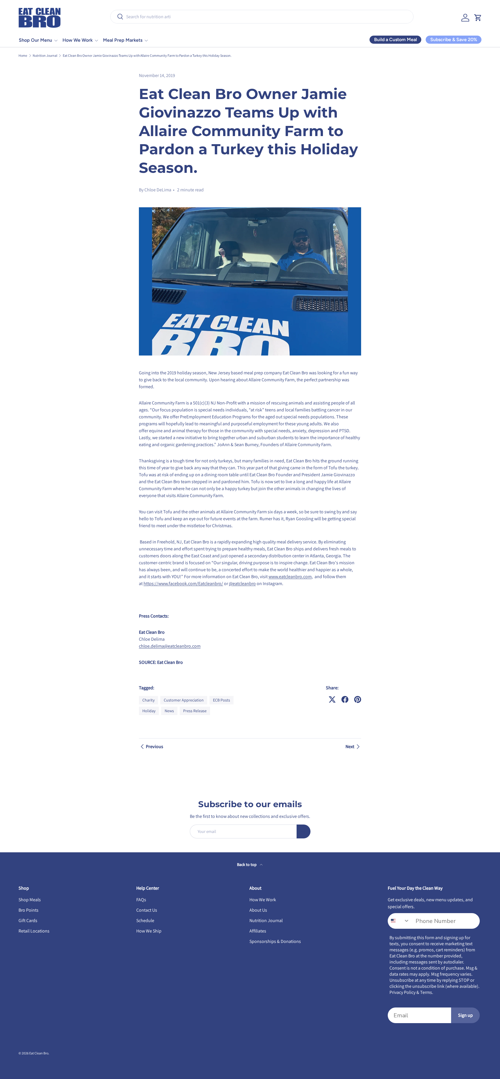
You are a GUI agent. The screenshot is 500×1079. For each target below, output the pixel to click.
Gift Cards (28, 920)
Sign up (465, 1015)
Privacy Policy (402, 992)
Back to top (247, 864)
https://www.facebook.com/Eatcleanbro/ (183, 583)
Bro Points (28, 910)
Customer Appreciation (184, 700)
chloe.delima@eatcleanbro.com (170, 646)
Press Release (195, 710)
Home (23, 55)
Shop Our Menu (35, 40)
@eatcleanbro (242, 583)
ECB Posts (221, 700)
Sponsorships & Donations (275, 941)
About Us (258, 910)
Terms (426, 992)
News (169, 710)
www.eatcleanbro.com (290, 577)
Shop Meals (30, 900)
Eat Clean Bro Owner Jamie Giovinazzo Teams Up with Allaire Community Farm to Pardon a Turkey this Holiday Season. (147, 55)
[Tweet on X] (332, 699)
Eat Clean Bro (38, 1053)
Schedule (145, 920)
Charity (148, 700)
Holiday (148, 710)
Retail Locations (34, 931)
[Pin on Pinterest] (357, 699)
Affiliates (257, 931)
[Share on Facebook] (345, 699)
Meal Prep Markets (122, 40)
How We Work (77, 40)
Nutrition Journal (45, 55)
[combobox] (262, 16)
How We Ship (148, 931)
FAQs (141, 900)
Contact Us (146, 910)
